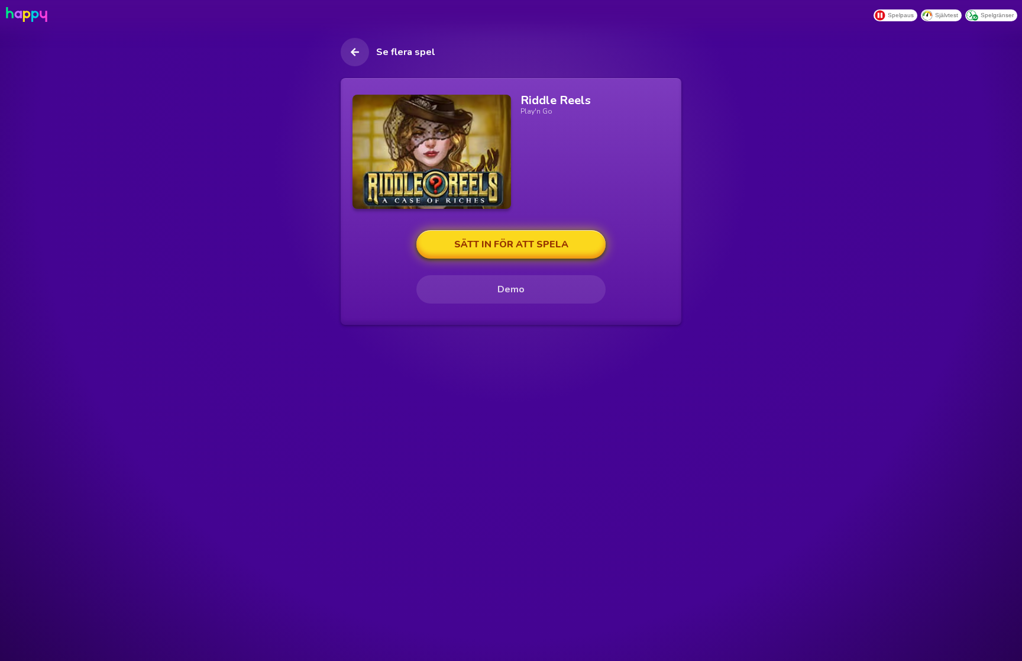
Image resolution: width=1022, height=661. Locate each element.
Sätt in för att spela (511, 244)
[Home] (25, 14)
